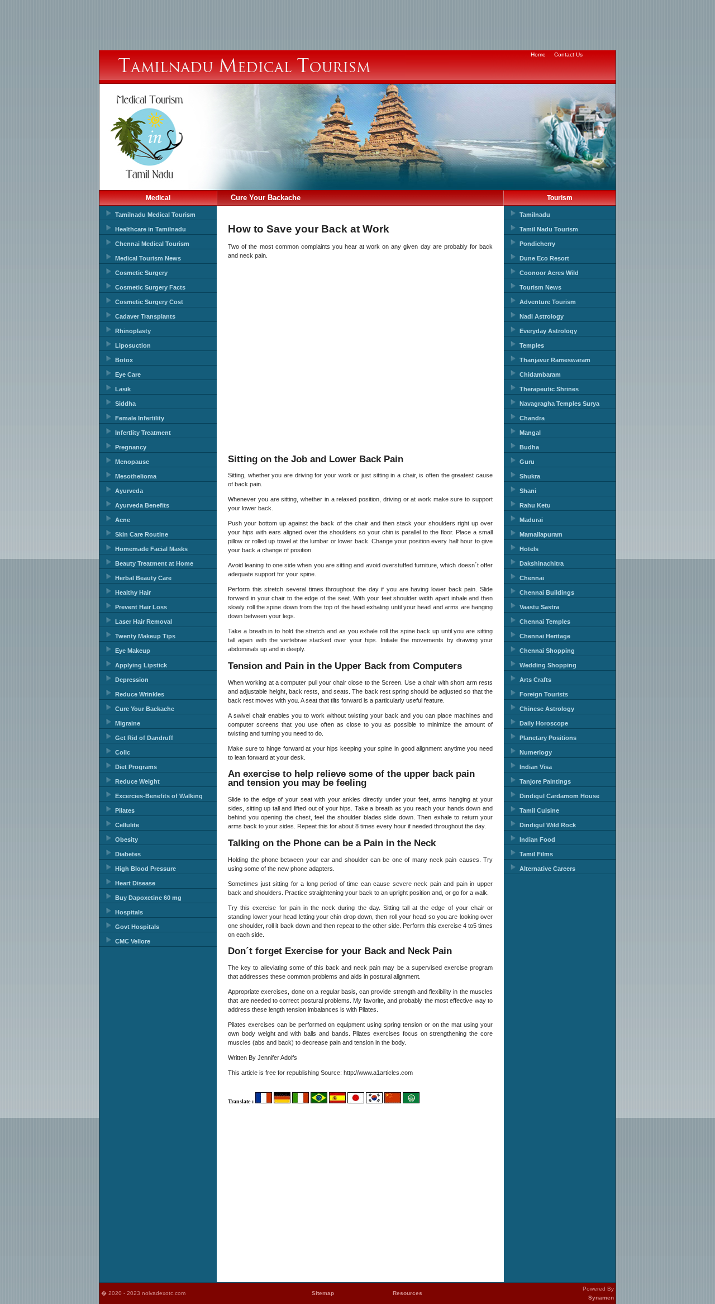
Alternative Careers (547, 868)
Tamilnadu (534, 214)
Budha (529, 447)
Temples (531, 345)
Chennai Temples (544, 621)
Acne (122, 519)
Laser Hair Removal (143, 621)
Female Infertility (139, 418)
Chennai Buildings (546, 592)
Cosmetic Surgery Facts (150, 287)
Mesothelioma (135, 476)
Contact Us (568, 54)
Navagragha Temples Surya (559, 403)
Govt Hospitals (137, 926)
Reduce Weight (137, 781)
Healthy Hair (133, 592)
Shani (527, 490)
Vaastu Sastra (539, 607)
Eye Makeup (132, 650)
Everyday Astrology (548, 331)
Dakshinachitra (541, 563)
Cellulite (127, 825)
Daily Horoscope (543, 723)
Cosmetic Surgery (141, 272)
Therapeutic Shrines (549, 389)
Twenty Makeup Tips (145, 636)
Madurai (531, 519)
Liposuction (133, 345)
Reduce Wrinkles (139, 694)
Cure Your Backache (144, 708)
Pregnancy (130, 447)
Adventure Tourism (547, 301)
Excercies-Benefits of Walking (159, 796)
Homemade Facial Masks (151, 549)
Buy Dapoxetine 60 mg (148, 897)
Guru (527, 461)
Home (538, 54)
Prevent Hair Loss (141, 607)
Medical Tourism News (148, 258)
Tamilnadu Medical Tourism (155, 214)
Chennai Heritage (544, 636)
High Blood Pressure (145, 868)
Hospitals (129, 912)
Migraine (127, 723)
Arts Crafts (535, 679)
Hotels (528, 549)
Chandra (532, 418)
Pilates (125, 810)
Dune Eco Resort (544, 258)
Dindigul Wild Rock (547, 825)
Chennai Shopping (547, 650)
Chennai (531, 578)
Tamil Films (536, 854)
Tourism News (540, 287)
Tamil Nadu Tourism (548, 229)
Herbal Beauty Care (143, 578)
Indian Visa (535, 767)
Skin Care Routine (141, 534)
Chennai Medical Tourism (152, 243)
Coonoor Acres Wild (549, 272)
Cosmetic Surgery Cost (149, 301)
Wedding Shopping (547, 665)
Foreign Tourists (543, 694)
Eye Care (128, 374)
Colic (122, 752)
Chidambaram (540, 374)
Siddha (125, 403)
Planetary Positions (547, 737)
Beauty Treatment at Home (154, 563)
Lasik (123, 389)
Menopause (132, 461)
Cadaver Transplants (145, 316)
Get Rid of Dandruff (144, 737)
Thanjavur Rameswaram (554, 360)
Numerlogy (535, 752)
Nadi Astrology (541, 316)
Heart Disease (135, 883)
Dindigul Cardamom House (559, 796)
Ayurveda (129, 490)
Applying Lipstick (141, 665)
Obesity (126, 839)
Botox (124, 360)
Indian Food (537, 839)
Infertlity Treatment (143, 432)
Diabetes (128, 854)
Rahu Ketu (535, 505)
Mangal (530, 432)
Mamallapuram (541, 534)
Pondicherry (537, 243)
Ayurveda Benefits (142, 505)
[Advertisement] (357, 25)
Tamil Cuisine (539, 810)
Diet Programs (136, 767)
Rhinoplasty (133, 331)
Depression (132, 679)
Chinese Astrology (546, 708)
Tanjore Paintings (545, 781)
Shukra (529, 476)
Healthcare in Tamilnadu (150, 229)
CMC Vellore (132, 941)
